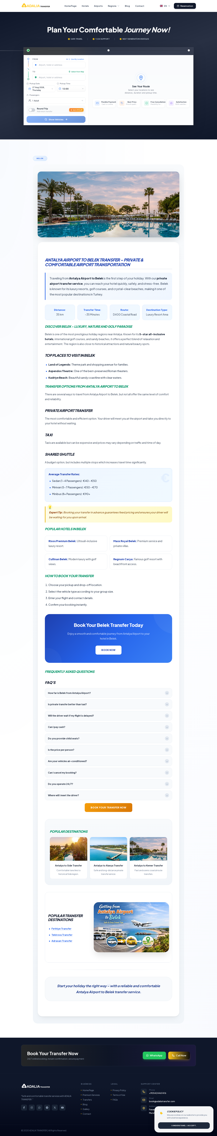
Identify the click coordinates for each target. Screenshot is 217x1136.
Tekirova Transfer (62, 934)
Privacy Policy (119, 1090)
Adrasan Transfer (62, 940)
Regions (112, 6)
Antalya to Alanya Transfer (108, 865)
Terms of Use (119, 1095)
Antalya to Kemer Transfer (148, 865)
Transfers (87, 1099)
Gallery (86, 1109)
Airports (98, 6)
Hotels (85, 6)
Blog (127, 6)
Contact (139, 6)
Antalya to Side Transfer (68, 865)
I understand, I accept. (184, 1125)
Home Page (70, 6)
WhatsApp (156, 1055)
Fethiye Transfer (61, 928)
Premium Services (91, 1095)
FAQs (115, 1099)
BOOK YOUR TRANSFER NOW (108, 807)
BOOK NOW (108, 650)
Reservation (186, 6)
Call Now (181, 1055)
